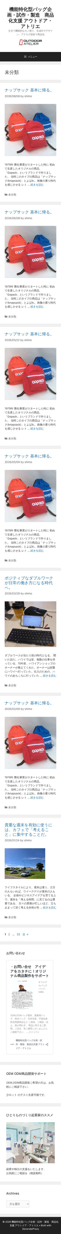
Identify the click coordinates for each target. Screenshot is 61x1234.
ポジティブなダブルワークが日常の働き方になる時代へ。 (29, 583)
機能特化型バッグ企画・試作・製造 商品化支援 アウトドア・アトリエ (30, 17)
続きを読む (37, 184)
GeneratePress (30, 1228)
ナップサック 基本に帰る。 (29, 90)
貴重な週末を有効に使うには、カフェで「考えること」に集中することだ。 (28, 830)
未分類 (12, 194)
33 (18, 934)
